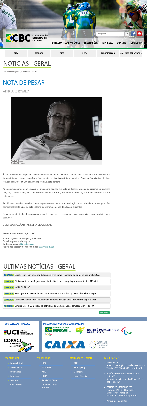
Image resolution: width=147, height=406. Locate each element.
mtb (62, 54)
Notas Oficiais (80, 376)
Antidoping (79, 367)
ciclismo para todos (131, 54)
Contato (14, 380)
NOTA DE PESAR (17, 287)
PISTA (44, 376)
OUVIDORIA (136, 43)
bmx (16, 54)
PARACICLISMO (49, 380)
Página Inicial (16, 363)
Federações (15, 372)
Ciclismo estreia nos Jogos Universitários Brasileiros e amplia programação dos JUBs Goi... (51, 281)
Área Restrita (16, 385)
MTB (44, 372)
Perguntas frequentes (117, 401)
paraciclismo (108, 54)
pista (85, 54)
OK (127, 34)
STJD (76, 363)
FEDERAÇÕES (91, 43)
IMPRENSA (107, 43)
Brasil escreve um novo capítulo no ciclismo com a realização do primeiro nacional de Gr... (51, 275)
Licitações (78, 372)
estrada (39, 54)
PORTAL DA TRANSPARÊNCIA (65, 43)
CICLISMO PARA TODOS (49, 386)
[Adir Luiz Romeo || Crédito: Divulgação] (56, 130)
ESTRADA (46, 367)
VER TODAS (104, 313)
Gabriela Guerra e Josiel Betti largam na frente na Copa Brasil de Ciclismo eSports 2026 (50, 300)
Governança (16, 367)
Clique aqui (131, 395)
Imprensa (14, 376)
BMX (44, 363)
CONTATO (121, 43)
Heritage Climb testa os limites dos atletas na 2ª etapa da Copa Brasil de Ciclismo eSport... (51, 294)
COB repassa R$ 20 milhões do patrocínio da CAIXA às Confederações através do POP (49, 306)
